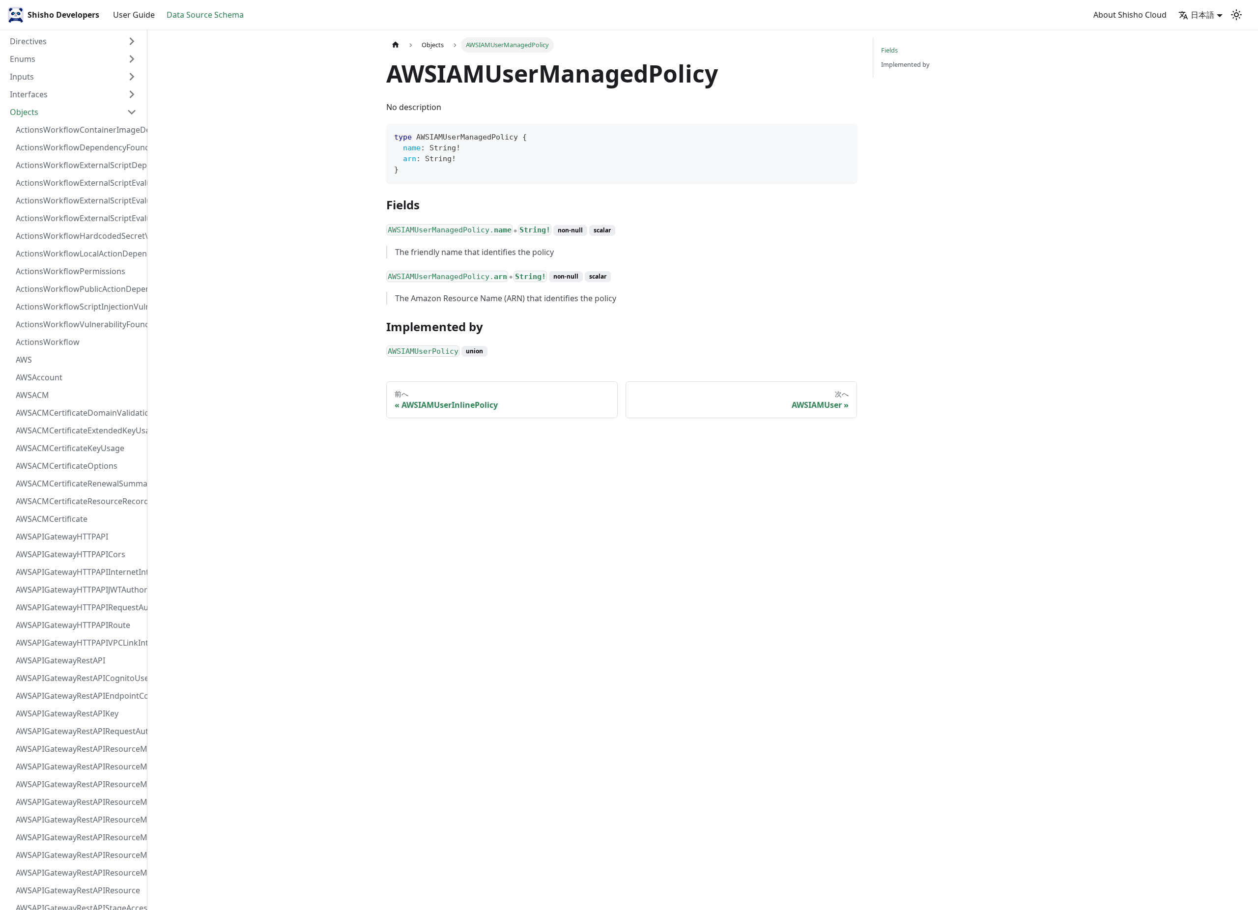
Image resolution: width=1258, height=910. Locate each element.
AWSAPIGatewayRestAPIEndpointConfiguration (79, 695)
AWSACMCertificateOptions (66, 465)
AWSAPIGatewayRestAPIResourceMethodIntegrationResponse (79, 784)
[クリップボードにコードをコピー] (845, 136)
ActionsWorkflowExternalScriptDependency (79, 165)
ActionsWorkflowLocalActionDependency (79, 253)
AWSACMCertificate (51, 518)
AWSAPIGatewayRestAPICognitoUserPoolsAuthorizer (79, 678)
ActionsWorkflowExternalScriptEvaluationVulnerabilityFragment (79, 182)
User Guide (134, 14)
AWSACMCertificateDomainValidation (79, 412)
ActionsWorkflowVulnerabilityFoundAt (79, 324)
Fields (889, 50)
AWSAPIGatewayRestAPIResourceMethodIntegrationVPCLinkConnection (79, 819)
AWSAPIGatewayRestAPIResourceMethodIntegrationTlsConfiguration (79, 801)
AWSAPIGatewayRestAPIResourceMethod (79, 872)
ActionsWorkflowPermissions (70, 271)
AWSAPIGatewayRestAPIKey (67, 713)
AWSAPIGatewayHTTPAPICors (70, 554)
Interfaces (29, 94)
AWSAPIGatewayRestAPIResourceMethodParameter (79, 837)
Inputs (22, 76)
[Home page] (395, 45)
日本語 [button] (1202, 14)
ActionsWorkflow (48, 342)
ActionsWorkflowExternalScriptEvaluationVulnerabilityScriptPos (79, 200)
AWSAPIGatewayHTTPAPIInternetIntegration (79, 572)
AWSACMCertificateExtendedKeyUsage (79, 430)
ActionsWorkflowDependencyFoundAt (79, 147)
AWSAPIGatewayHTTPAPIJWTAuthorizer (79, 589)
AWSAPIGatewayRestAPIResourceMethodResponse (79, 855)
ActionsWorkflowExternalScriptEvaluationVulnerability (79, 218)
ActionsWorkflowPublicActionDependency (79, 289)
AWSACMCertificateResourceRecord (79, 501)
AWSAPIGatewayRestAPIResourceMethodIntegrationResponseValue (79, 766)
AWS (24, 359)
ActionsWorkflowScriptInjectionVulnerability (79, 306)
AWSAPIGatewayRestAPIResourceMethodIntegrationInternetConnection (79, 748)
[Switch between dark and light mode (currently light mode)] (1236, 15)
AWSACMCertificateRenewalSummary (79, 483)
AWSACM (32, 395)
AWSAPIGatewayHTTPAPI (62, 536)
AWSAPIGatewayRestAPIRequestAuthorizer (79, 731)
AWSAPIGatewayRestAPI (60, 660)
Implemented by (905, 64)
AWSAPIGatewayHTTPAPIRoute (73, 625)
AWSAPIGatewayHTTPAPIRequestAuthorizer (79, 607)
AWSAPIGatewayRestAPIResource (78, 890)
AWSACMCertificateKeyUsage (70, 448)
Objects (24, 112)
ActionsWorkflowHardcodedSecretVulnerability (79, 235)
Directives (28, 41)
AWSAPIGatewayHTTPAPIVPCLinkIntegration (79, 642)
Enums (22, 59)
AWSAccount (39, 377)
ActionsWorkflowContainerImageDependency (79, 129)
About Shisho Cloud (1130, 14)
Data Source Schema (205, 14)
